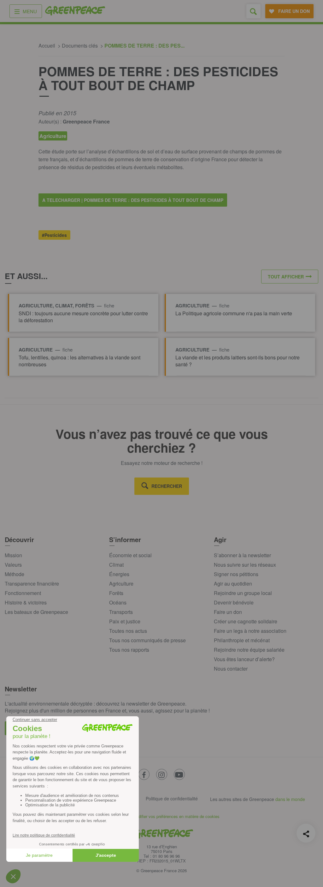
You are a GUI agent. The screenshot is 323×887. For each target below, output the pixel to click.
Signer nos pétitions (236, 574)
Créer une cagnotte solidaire (245, 621)
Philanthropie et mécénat (242, 640)
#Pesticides (54, 235)
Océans (117, 602)
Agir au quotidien (233, 583)
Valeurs (13, 564)
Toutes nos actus (128, 630)
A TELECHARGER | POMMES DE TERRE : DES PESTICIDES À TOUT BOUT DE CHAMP (132, 200)
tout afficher (286, 276)
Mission (13, 555)
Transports (121, 611)
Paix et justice (124, 621)
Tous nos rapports (129, 649)
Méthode (14, 574)
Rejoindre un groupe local (243, 593)
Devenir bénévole (234, 602)
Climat (116, 564)
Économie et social (130, 555)
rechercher (166, 486)
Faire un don (228, 611)
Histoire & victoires (26, 602)
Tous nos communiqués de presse (147, 640)
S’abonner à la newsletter (242, 555)
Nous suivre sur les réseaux (245, 564)
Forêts (116, 593)
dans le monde (290, 799)
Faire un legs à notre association (250, 630)
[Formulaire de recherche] (253, 11)
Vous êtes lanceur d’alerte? (244, 659)
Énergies (119, 574)
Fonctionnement (23, 593)
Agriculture (121, 583)
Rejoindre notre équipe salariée (249, 649)
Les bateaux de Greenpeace (36, 611)
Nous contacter (231, 668)
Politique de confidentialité (172, 798)
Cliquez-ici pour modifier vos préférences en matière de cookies (161, 816)
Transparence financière (32, 583)
